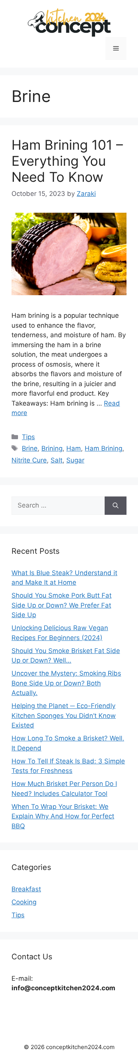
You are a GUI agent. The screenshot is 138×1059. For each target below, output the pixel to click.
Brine (30, 448)
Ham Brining (103, 448)
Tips (28, 437)
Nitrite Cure (29, 460)
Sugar (75, 460)
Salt (56, 460)
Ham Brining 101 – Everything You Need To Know (67, 161)
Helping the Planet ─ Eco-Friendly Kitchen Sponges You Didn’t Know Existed (64, 715)
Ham (73, 448)
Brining (51, 448)
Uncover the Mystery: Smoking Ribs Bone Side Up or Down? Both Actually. (66, 683)
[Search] (116, 505)
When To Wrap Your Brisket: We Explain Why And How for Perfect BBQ (63, 816)
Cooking (24, 902)
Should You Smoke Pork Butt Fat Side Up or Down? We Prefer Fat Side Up (62, 605)
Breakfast (26, 889)
